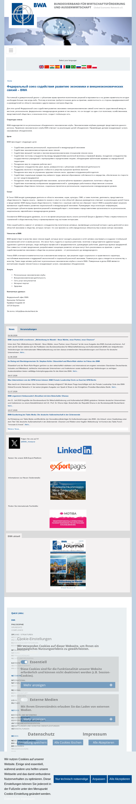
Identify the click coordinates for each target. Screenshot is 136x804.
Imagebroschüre (20, 749)
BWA (13, 620)
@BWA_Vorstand (28, 442)
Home (9, 81)
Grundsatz (16, 627)
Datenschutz (12, 798)
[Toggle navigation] (11, 50)
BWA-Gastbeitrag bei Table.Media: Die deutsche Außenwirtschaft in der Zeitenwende (44, 415)
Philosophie (17, 624)
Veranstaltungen (28, 329)
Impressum (28, 798)
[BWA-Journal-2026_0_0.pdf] (68, 565)
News (12, 329)
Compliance (17, 630)
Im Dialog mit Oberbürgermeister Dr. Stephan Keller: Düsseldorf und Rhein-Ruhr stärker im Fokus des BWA (54, 361)
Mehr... (23, 352)
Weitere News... (14, 429)
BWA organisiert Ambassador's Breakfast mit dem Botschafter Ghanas (38, 396)
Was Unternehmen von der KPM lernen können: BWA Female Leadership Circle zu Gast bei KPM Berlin (52, 380)
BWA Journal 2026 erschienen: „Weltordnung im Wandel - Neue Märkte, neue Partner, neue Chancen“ (51, 340)
